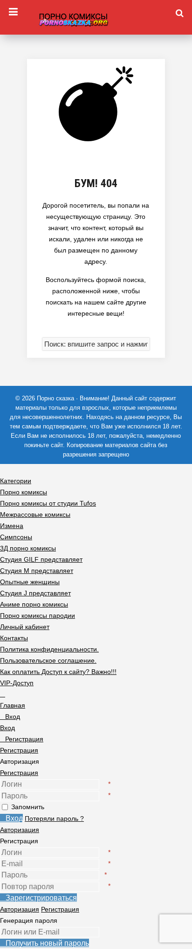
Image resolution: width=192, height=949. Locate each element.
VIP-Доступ (17, 683)
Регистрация (19, 772)
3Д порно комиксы (28, 548)
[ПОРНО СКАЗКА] (96, 18)
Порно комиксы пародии (37, 615)
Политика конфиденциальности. (49, 649)
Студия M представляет (36, 570)
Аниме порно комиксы (34, 604)
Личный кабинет (24, 626)
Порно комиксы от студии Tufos (48, 503)
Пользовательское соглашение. (48, 660)
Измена (11, 525)
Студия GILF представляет (41, 559)
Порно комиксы (23, 492)
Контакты (14, 638)
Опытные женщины (30, 582)
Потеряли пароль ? (54, 818)
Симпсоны (16, 537)
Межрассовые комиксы (35, 514)
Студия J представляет (35, 593)
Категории (15, 481)
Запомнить (27, 807)
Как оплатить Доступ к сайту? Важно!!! (58, 671)
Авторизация (19, 829)
